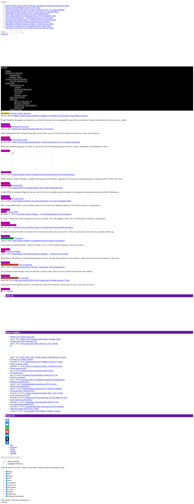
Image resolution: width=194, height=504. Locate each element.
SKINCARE (10, 83)
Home (3, 251)
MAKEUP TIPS (16, 109)
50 (8, 291)
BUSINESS (5, 113)
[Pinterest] (99, 432)
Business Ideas (15, 75)
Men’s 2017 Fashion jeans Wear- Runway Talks (41, 339)
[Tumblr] (99, 439)
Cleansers (17, 87)
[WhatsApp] (99, 428)
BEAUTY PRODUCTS (23, 101)
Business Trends (15, 77)
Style (4, 34)
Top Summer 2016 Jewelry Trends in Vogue (42, 411)
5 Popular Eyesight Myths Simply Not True (39, 375)
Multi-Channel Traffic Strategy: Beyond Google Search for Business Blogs (31, 12)
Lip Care (17, 93)
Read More (5, 124)
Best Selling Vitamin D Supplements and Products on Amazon (27, 22)
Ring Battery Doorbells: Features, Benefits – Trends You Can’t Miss (29, 24)
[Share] (99, 442)
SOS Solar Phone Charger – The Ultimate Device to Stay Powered (29, 18)
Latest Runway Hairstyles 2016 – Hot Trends (44, 393)
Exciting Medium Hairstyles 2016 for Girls (39, 384)
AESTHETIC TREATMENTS (25, 105)
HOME (8, 71)
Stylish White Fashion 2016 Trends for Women (42, 388)
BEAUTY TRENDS (21, 103)
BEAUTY (13, 99)
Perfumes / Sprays (20, 95)
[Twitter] (99, 424)
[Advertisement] (68, 50)
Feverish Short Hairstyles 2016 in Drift (37, 370)
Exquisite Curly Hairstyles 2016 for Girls (42, 402)
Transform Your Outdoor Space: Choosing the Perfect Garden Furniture (30, 20)
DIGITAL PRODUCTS (18, 81)
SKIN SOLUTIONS (17, 97)
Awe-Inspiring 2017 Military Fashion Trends (44, 361)
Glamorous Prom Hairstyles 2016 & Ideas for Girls (46, 397)
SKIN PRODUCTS (17, 85)
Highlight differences (15, 464)
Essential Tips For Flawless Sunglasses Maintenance (43, 379)
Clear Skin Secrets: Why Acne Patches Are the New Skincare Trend (29, 28)
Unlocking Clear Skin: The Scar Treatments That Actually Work (28, 26)
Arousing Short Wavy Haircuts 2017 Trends (39, 343)
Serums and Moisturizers (23, 89)
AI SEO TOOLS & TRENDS (16, 79)
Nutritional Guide (7, 238)
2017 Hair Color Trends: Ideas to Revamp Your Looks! (43, 357)
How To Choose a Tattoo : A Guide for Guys (44, 366)
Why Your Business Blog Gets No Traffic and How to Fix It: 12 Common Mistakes (35, 10)
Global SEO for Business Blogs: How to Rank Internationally (27, 14)
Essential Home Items (8, 225)
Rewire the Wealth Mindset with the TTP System (22, 8)
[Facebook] (99, 421)
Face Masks (18, 91)
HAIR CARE (19, 107)
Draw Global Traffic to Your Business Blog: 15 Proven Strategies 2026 (30, 16)
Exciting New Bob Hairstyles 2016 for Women (45, 406)
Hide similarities (14, 461)
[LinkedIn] (99, 435)
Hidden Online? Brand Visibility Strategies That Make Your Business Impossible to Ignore (37, 6)
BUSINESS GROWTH (14, 73)
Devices (4, 212)
